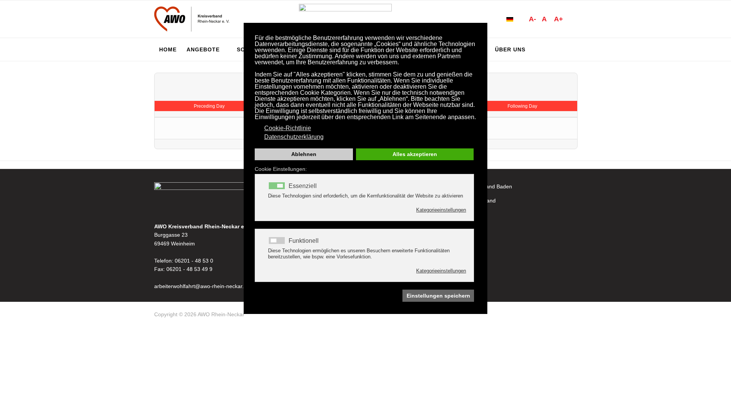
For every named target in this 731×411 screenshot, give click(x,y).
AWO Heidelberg (464, 215)
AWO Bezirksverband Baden (478, 186)
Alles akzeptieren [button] (415, 154)
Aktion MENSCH (463, 243)
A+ (558, 19)
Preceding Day (209, 106)
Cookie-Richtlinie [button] (287, 128)
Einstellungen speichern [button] (438, 296)
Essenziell (303, 186)
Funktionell (304, 241)
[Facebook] (573, 316)
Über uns (510, 49)
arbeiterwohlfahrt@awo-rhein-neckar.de (202, 286)
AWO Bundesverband (470, 201)
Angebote (203, 49)
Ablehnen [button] (303, 154)
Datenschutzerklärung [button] (294, 137)
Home (168, 49)
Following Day (522, 106)
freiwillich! (455, 229)
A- (532, 19)
